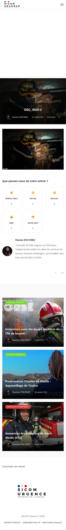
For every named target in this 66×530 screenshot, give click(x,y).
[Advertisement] (33, 44)
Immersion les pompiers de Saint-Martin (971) (28, 436)
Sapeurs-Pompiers (18, 407)
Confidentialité (31, 522)
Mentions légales (52, 522)
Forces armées (16, 302)
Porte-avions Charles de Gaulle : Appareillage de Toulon (28, 383)
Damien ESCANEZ (20, 117)
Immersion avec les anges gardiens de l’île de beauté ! (32, 331)
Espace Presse (12, 522)
